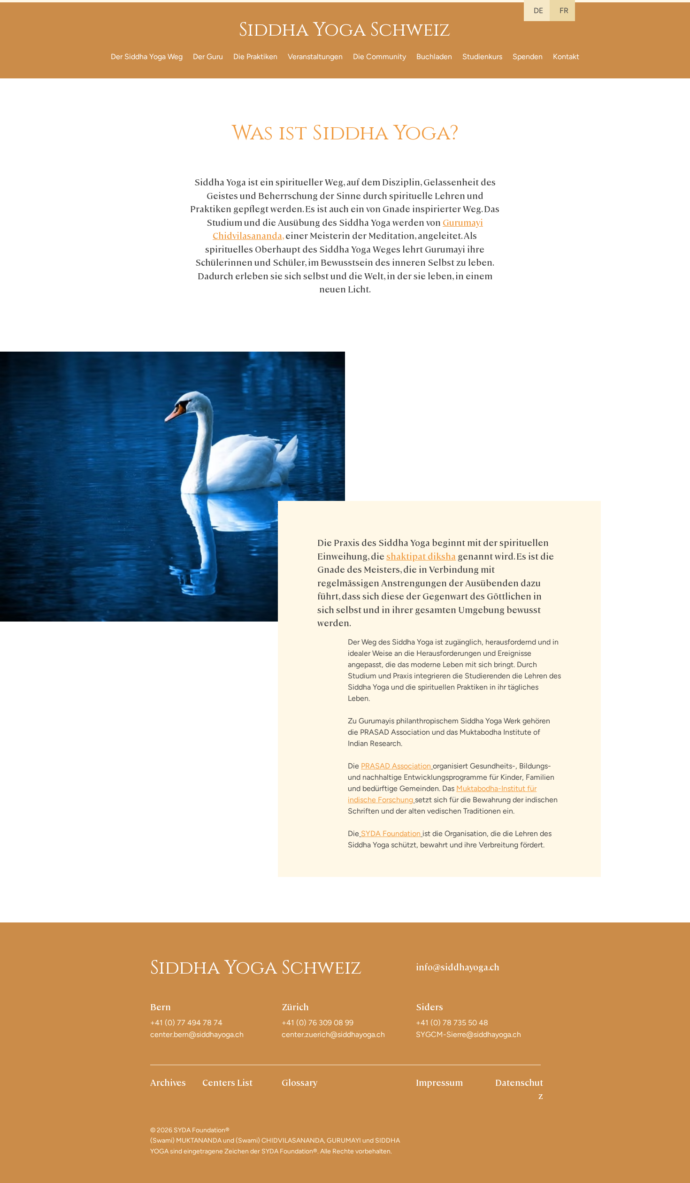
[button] (146, 56)
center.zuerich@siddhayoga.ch (333, 1034)
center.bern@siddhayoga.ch (197, 1034)
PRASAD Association (396, 765)
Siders (429, 1006)
